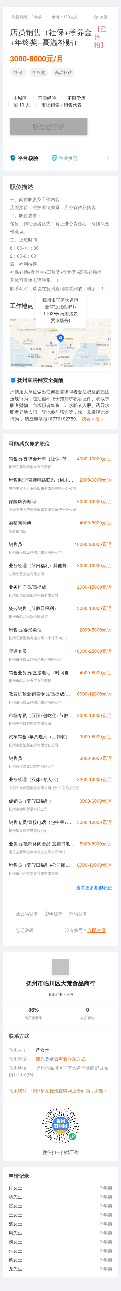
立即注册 (96, 930)
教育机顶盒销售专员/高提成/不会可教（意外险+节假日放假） (41, 693)
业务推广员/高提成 (27, 587)
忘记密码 (24, 930)
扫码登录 (78, 913)
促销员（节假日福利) (30, 801)
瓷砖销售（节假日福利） (33, 608)
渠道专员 (18, 651)
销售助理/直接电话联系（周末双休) (42, 479)
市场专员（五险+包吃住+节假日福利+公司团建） (41, 715)
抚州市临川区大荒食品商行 (61, 983)
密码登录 (54, 913)
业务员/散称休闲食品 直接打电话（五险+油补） (42, 843)
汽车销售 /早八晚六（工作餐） (39, 736)
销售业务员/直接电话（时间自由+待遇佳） (42, 672)
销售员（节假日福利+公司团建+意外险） (41, 865)
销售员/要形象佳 (25, 629)
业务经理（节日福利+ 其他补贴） (41, 565)
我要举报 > (93, 418)
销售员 (15, 544)
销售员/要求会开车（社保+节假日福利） (41, 458)
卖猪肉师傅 (20, 522)
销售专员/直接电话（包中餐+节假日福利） (41, 822)
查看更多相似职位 (94, 887)
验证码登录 (26, 913)
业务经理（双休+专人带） (35, 779)
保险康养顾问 (22, 501)
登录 (49, 1059)
